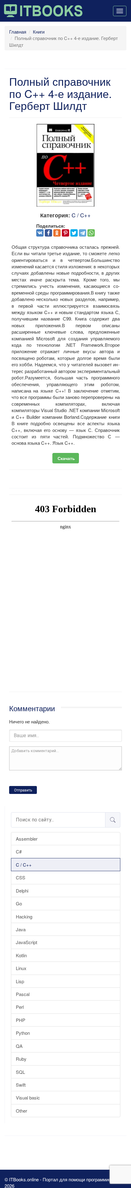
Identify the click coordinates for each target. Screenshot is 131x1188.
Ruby (21, 1059)
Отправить (23, 790)
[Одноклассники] (57, 233)
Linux (21, 968)
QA (19, 1046)
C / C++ (24, 864)
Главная (17, 31)
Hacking (24, 916)
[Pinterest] (65, 233)
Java (21, 929)
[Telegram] (82, 233)
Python (23, 1033)
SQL (20, 1072)
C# (19, 851)
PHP (20, 1020)
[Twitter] (74, 233)
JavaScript (26, 942)
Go (19, 903)
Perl (20, 1007)
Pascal (23, 994)
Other (21, 1110)
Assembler (26, 838)
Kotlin (21, 955)
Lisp (20, 981)
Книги (38, 31)
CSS (20, 877)
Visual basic (28, 1097)
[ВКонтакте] (40, 233)
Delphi (22, 890)
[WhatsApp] (91, 233)
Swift (21, 1084)
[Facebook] (48, 233)
